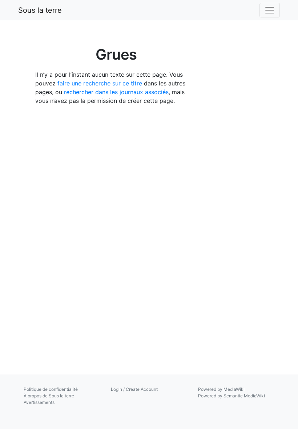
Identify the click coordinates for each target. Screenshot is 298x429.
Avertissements (39, 402)
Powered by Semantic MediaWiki (231, 395)
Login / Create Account (134, 389)
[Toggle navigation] (269, 10)
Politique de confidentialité (51, 389)
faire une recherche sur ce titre (99, 83)
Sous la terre (40, 10)
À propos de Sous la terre (49, 395)
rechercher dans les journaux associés (116, 92)
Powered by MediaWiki (221, 389)
